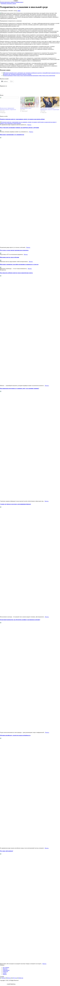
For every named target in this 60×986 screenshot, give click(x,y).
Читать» (29, 124)
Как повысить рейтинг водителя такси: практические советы (16, 272)
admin (18, 10)
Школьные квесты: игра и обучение (9, 257)
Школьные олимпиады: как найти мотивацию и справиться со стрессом (19, 264)
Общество (5, 971)
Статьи (4, 972)
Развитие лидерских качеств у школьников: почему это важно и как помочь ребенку (22, 119)
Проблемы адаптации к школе (8, 3)
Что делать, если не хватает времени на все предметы (14, 250)
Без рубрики (6, 967)
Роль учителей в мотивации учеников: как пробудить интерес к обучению (19, 127)
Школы (5, 974)
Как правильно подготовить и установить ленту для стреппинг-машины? (19, 388)
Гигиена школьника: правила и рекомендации (11, 2)
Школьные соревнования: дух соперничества (12, 134)
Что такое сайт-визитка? (6, 851)
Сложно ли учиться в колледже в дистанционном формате (15, 504)
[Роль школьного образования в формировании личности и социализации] (50, 102)
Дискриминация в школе (25, 108)
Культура (5, 968)
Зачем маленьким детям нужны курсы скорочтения (42, 75)
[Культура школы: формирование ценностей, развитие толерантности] (9, 102)
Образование (6, 970)
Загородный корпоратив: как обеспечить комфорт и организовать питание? (20, 619)
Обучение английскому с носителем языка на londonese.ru (15, 735)
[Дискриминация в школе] (29, 102)
